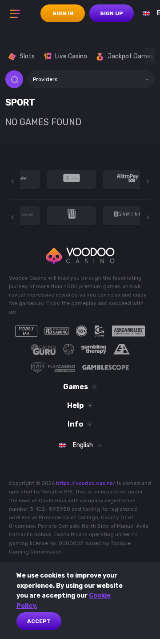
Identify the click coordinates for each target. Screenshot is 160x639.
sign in (62, 13)
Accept (39, 621)
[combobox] (91, 79)
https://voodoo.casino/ (86, 483)
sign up (111, 13)
